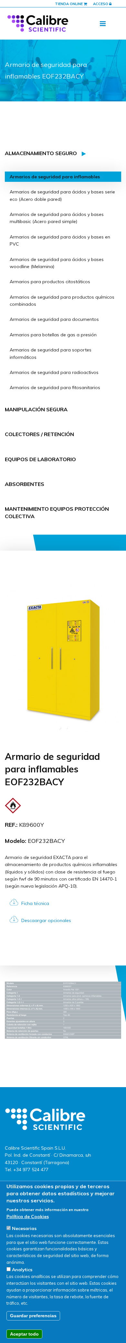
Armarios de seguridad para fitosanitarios (55, 387)
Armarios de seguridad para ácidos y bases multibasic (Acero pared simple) (57, 217)
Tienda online (69, 4)
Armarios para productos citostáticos (50, 281)
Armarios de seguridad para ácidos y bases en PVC (60, 240)
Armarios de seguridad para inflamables (55, 177)
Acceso (101, 4)
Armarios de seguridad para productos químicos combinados (62, 300)
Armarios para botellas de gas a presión (53, 335)
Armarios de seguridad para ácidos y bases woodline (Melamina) (57, 262)
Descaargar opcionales (46, 920)
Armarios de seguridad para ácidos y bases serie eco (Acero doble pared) (62, 195)
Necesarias (24, 1228)
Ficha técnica (35, 903)
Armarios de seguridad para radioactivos (54, 372)
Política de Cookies (27, 1216)
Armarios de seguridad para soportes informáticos (50, 353)
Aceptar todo (24, 1334)
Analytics (22, 1270)
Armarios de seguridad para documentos (54, 319)
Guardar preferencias (33, 1315)
